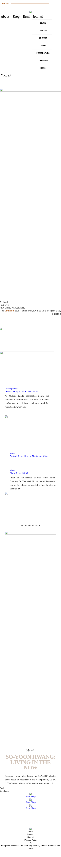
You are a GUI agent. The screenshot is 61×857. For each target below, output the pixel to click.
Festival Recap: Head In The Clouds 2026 (29, 456)
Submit (30, 837)
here (31, 848)
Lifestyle (43, 31)
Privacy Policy (30, 840)
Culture (43, 38)
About (5, 17)
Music (43, 23)
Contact (6, 75)
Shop (16, 17)
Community (43, 61)
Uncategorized (11, 388)
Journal (38, 17)
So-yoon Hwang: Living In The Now (30, 762)
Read (26, 17)
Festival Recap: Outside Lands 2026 (21, 391)
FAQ (30, 843)
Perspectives (43, 53)
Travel (43, 46)
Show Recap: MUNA (19, 473)
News (43, 68)
